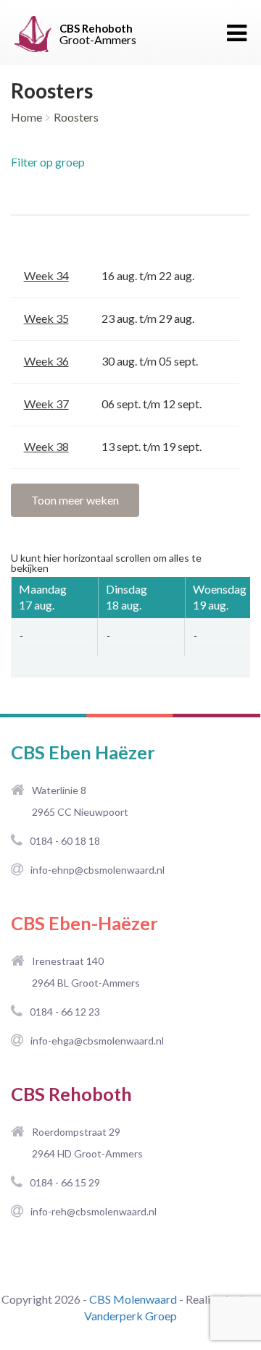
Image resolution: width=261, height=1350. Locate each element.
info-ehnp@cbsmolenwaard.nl (97, 870)
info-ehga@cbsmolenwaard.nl (97, 1040)
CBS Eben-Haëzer (84, 923)
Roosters (76, 117)
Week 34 (46, 275)
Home (26, 117)
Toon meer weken (75, 500)
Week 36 (46, 361)
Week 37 (46, 403)
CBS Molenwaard (133, 1299)
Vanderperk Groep (130, 1315)
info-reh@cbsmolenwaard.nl (93, 1211)
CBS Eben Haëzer (83, 752)
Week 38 (46, 446)
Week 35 (46, 318)
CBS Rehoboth (71, 1094)
